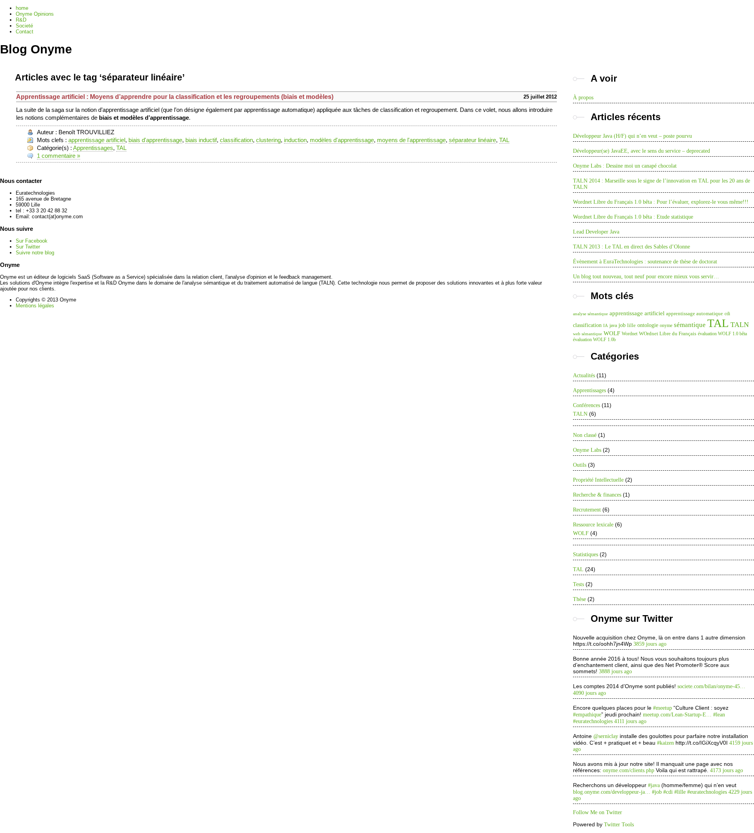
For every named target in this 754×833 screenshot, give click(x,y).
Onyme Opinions (35, 14)
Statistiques (585, 554)
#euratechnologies (593, 721)
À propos (583, 97)
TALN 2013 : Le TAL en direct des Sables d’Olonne (631, 247)
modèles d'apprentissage (342, 140)
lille (631, 325)
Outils (579, 465)
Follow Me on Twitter (597, 812)
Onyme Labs (587, 450)
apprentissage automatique (694, 313)
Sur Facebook (32, 241)
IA (605, 325)
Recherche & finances (597, 495)
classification (236, 140)
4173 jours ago (726, 770)
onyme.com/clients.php (628, 770)
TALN (739, 325)
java (613, 325)
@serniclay (605, 736)
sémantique (690, 325)
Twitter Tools (619, 825)
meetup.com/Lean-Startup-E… (677, 715)
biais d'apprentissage (155, 140)
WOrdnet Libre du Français (667, 333)
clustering (268, 140)
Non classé (585, 435)
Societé (24, 26)
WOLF (612, 333)
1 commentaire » (58, 155)
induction (295, 140)
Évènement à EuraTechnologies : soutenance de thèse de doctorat (645, 262)
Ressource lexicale (593, 525)
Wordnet (629, 333)
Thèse (579, 599)
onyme (666, 325)
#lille (680, 792)
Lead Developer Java (596, 232)
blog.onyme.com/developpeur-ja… (611, 792)
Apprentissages (93, 147)
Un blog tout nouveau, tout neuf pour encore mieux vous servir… (646, 276)
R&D (21, 20)
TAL (504, 140)
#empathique (587, 715)
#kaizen (665, 743)
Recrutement (587, 510)
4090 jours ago (589, 693)
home (22, 8)
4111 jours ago (630, 721)
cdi (727, 313)
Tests (578, 584)
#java (654, 785)
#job (657, 792)
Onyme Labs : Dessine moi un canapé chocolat (625, 166)
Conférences (586, 405)
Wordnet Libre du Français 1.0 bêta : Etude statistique (633, 217)
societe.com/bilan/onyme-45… (711, 686)
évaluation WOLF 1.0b (594, 339)
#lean (719, 715)
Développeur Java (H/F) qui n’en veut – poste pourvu (632, 136)
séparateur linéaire (472, 140)
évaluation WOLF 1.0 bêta (722, 333)
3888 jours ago (615, 671)
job (622, 325)
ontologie (647, 325)
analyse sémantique (590, 314)
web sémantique (587, 334)
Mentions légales (35, 306)
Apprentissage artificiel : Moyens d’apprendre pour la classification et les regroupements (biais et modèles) (174, 96)
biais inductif (201, 140)
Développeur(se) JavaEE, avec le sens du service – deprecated (641, 151)
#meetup (662, 708)
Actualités (584, 375)
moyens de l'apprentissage (411, 140)
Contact (24, 32)
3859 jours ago (649, 644)
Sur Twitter (28, 247)
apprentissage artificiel (96, 140)
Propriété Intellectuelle (598, 480)
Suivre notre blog (35, 253)
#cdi (668, 792)
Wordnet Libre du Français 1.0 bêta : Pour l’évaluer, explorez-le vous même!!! (661, 202)
